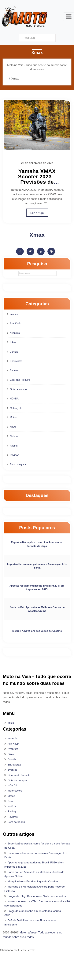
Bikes (13, 342)
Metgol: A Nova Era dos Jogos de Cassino (37, 630)
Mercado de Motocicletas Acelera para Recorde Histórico (34, 888)
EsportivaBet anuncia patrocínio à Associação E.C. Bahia (37, 566)
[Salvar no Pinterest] (51, 251)
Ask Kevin (15, 323)
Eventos (14, 370)
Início (11, 722)
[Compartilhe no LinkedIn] (41, 251)
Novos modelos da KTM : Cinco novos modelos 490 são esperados (37, 903)
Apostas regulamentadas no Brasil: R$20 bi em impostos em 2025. (37, 587)
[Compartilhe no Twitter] (30, 251)
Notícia (14, 436)
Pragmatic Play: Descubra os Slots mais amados (37, 896)
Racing (13, 445)
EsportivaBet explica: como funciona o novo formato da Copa (37, 544)
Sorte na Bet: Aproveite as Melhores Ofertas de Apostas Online (37, 609)
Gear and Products (20, 379)
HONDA (14, 398)
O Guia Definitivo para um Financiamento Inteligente (30, 922)
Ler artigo (37, 212)
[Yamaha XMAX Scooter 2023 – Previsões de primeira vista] (37, 125)
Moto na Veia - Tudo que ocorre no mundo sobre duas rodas (32, 935)
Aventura (15, 333)
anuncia (14, 314)
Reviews (14, 455)
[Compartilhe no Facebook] (20, 251)
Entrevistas (16, 361)
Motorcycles (16, 408)
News (13, 426)
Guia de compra (18, 389)
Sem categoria (18, 464)
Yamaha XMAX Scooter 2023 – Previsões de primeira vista (37, 179)
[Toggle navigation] (68, 17)
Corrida (14, 351)
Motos (13, 417)
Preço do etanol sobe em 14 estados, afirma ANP (32, 913)
